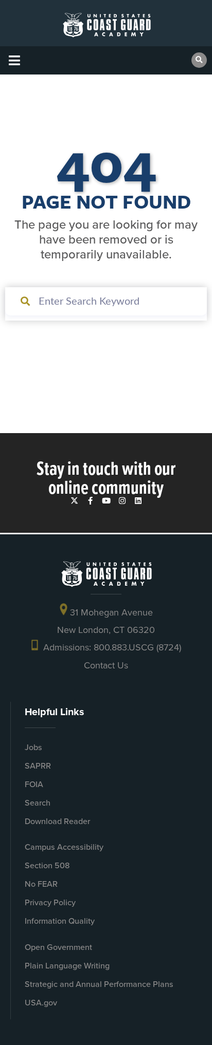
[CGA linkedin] (138, 501)
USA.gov (41, 1003)
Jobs (33, 747)
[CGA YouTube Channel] (106, 501)
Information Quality (60, 921)
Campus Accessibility (64, 847)
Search (37, 803)
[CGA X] (74, 501)
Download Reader (57, 821)
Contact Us (106, 665)
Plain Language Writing (67, 966)
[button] (14, 60)
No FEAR (41, 884)
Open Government (58, 947)
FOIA (34, 784)
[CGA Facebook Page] (90, 501)
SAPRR (38, 766)
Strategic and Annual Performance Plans (99, 984)
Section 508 (47, 865)
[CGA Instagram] (122, 501)
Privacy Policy (50, 902)
